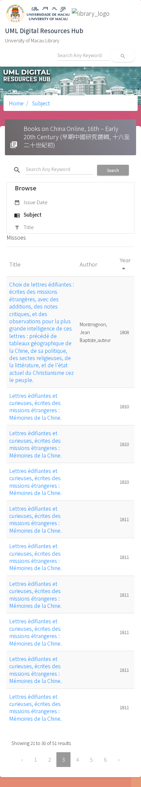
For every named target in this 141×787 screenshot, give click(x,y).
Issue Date (31, 202)
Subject (40, 103)
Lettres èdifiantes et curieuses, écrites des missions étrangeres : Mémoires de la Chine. (35, 406)
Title (24, 227)
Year (125, 264)
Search (113, 170)
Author (89, 264)
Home (16, 103)
